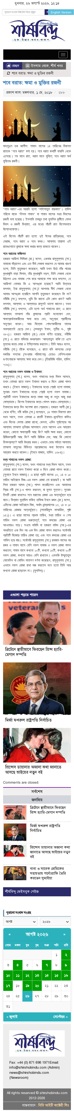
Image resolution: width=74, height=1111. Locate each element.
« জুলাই (11, 1017)
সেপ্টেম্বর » (60, 1017)
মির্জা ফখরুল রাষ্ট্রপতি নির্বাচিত (28, 720)
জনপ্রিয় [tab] (37, 799)
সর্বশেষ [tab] (37, 791)
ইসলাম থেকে (40, 66)
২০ (37, 986)
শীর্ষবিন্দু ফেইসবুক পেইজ (22, 892)
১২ (27, 975)
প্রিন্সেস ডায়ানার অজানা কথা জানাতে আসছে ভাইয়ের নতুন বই (33, 770)
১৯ (27, 985)
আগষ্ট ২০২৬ (37, 934)
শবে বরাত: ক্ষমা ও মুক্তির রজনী (32, 83)
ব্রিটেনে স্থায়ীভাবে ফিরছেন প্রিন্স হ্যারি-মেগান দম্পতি (48, 810)
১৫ (56, 975)
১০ (8, 975)
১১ (18, 975)
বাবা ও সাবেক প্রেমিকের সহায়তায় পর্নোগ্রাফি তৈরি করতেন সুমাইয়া (48, 873)
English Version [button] (61, 12)
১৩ (37, 975)
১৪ (47, 975)
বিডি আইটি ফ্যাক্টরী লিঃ (53, 1105)
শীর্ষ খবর (57, 66)
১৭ (8, 986)
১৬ (66, 975)
